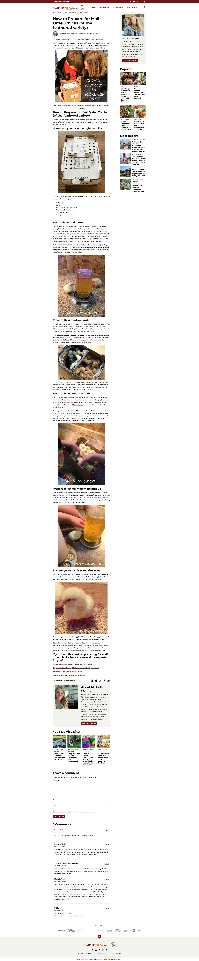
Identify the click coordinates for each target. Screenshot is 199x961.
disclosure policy (99, 39)
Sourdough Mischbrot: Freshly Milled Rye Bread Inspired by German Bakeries (125, 95)
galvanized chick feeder (84, 342)
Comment (56, 780)
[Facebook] (137, 1)
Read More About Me (89, 723)
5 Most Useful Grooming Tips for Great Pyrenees (59, 756)
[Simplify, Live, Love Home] (68, 7)
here (98, 637)
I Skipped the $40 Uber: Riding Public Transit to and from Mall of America (139, 160)
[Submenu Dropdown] (96, 7)
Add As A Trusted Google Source (63, 39)
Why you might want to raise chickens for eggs (69, 675)
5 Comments (94, 33)
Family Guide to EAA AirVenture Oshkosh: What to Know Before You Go (138, 173)
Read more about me (130, 60)
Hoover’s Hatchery (70, 105)
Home (54, 12)
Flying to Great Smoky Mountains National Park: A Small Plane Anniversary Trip (139, 146)
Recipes (93, 7)
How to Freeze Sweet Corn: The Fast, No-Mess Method (139, 93)
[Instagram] (130, 1)
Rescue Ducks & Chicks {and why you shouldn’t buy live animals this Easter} (88, 759)
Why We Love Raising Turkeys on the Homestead (74, 757)
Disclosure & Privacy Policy (104, 959)
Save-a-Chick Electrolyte (69, 384)
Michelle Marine (64, 33)
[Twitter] (141, 1)
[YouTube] (134, 1)
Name (55, 799)
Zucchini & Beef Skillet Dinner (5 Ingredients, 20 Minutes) (126, 125)
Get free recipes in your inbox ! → (63, 1)
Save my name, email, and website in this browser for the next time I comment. (74, 812)
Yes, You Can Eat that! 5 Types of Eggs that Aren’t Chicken (72, 664)
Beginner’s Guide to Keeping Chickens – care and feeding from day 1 (76, 668)
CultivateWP (119, 959)
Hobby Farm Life (104, 7)
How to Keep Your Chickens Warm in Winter (67, 671)
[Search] (144, 7)
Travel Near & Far (131, 7)
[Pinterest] (144, 1)
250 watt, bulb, (78, 405)
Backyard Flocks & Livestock (78, 12)
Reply (107, 830)
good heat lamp (69, 402)
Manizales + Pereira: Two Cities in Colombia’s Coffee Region (138, 187)
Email (55, 805)
